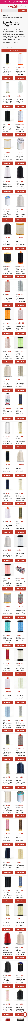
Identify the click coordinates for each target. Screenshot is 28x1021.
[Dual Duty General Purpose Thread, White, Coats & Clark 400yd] (7, 208)
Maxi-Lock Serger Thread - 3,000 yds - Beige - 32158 (20, 385)
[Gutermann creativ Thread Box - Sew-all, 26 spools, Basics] (20, 577)
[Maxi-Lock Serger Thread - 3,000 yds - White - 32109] (20, 95)
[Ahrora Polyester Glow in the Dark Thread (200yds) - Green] (20, 350)
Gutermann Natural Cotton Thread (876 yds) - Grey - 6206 (7, 612)
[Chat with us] (21, 6)
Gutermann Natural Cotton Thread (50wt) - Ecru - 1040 (7, 925)
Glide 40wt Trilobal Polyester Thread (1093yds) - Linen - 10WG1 (7, 385)
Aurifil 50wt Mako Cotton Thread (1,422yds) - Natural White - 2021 (7, 699)
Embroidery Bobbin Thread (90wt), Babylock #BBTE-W (20, 811)
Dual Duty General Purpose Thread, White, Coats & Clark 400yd (7, 215)
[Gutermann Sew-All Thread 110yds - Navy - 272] (7, 492)
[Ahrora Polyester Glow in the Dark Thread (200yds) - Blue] (20, 634)
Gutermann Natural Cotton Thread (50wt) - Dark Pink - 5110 (7, 840)
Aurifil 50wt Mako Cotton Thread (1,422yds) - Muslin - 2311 (20, 329)
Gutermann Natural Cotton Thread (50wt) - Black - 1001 (7, 471)
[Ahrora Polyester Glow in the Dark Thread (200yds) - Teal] (7, 634)
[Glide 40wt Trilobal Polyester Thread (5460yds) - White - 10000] (7, 549)
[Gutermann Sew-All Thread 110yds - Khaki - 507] (7, 776)
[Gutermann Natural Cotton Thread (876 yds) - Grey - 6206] (7, 606)
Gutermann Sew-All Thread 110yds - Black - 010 (7, 72)
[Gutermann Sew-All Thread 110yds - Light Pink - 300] (7, 1003)
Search (23, 10)
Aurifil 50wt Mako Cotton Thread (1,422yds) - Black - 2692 (20, 272)
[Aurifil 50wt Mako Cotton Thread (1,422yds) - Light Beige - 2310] (7, 294)
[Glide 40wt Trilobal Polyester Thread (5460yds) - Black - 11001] (7, 975)
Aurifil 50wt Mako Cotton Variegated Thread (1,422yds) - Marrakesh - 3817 (20, 613)
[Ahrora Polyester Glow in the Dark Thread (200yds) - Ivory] (20, 918)
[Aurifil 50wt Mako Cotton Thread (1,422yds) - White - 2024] (20, 67)
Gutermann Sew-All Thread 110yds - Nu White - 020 (7, 101)
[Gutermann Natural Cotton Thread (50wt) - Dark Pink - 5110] (7, 833)
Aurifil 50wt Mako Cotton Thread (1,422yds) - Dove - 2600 (20, 130)
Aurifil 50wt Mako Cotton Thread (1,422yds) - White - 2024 (20, 73)
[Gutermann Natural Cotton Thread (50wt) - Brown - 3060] (20, 833)
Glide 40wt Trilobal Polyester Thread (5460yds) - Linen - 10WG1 (20, 471)
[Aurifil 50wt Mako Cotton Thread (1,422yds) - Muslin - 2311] (20, 322)
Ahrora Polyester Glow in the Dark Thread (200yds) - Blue (20, 641)
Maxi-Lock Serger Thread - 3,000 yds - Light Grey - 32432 (20, 300)
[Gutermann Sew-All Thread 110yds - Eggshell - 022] (20, 492)
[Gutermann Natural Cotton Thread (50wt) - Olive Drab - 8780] (20, 521)
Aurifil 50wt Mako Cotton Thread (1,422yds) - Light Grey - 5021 (20, 754)
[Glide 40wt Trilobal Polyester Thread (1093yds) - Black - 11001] (7, 237)
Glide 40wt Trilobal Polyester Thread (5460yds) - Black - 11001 (7, 981)
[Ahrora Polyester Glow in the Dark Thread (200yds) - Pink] (7, 577)
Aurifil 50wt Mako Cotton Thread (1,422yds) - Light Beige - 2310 (7, 300)
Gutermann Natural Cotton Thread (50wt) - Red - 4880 (7, 669)
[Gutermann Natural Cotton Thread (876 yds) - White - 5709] (7, 152)
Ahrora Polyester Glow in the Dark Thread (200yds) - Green (20, 357)
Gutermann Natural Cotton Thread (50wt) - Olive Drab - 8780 (20, 527)
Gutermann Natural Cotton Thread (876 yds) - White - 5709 (7, 158)
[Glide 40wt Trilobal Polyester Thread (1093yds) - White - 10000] (20, 208)
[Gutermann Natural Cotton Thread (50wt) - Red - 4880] (7, 662)
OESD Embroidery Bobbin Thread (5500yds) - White (7, 413)
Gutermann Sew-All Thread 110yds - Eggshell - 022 (20, 498)
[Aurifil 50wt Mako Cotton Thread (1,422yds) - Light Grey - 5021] (20, 748)
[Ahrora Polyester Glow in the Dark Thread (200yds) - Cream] (20, 662)
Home (4, 15)
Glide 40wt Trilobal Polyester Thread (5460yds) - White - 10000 (7, 556)
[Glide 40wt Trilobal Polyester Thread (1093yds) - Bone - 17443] (20, 946)
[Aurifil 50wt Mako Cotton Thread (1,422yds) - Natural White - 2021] (7, 691)
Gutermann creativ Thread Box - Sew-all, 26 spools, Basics (20, 584)
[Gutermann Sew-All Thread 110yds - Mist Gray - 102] (20, 719)
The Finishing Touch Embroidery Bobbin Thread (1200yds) (20, 158)
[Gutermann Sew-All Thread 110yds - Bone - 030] (20, 435)
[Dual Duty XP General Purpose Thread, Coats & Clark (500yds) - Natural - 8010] (7, 804)
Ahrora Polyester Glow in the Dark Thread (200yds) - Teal (7, 641)
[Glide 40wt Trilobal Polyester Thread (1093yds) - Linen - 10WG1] (7, 379)
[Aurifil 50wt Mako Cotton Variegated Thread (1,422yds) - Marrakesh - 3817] (20, 606)
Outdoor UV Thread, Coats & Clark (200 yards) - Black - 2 (20, 1010)
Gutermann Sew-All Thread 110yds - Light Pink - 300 (7, 1009)
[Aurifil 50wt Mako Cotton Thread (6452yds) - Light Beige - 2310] (7, 350)
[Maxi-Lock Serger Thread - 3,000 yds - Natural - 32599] (20, 861)
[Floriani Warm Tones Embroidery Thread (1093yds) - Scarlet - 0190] (7, 946)
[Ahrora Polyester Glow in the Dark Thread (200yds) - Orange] (7, 322)
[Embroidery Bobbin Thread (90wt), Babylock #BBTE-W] (20, 804)
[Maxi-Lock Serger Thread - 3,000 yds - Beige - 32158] (20, 379)
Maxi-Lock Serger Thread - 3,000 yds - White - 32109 (20, 102)
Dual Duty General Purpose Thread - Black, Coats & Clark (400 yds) (20, 981)
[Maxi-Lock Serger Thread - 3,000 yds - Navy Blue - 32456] (7, 861)
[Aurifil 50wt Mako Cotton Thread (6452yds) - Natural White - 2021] (7, 521)
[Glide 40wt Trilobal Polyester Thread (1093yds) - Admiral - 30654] (20, 776)
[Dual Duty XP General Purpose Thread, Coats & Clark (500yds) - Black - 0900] (7, 889)
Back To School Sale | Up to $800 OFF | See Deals (14, 2)
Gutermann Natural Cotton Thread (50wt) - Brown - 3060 (20, 840)
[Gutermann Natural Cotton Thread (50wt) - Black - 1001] (7, 464)
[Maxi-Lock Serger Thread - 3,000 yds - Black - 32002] (7, 123)
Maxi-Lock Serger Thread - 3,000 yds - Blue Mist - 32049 (7, 726)
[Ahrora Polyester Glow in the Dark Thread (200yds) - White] (20, 549)
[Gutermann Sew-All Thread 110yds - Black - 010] (7, 67)
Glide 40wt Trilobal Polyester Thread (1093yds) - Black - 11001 (7, 244)
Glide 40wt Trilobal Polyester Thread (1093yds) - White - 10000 (20, 215)
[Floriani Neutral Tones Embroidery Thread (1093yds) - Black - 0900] (20, 180)
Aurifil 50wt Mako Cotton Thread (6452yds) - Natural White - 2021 (7, 528)
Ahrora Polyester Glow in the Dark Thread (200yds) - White (20, 556)
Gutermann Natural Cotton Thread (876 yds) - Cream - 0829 (20, 244)
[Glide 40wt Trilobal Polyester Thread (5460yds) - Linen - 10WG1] (20, 464)
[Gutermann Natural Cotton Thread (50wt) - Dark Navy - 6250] (20, 407)
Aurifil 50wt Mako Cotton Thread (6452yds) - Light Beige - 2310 (7, 357)
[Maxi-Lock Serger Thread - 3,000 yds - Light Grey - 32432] (20, 294)
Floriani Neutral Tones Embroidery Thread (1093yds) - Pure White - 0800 (7, 188)
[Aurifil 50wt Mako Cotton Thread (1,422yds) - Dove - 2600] (20, 123)
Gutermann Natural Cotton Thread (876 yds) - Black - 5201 (7, 272)
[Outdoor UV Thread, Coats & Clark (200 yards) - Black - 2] (20, 1003)
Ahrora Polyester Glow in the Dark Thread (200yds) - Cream (20, 669)
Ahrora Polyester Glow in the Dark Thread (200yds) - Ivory (20, 925)
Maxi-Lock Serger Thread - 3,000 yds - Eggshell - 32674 (20, 698)
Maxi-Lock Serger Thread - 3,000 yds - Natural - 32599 (20, 868)
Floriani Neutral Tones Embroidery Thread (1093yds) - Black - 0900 (20, 187)
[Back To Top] (25, 1018)
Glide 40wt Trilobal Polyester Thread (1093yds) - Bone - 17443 (20, 953)
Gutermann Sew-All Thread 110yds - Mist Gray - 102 (20, 725)
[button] (2, 6)
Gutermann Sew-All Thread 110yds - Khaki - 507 (7, 782)
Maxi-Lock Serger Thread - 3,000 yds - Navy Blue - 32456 (7, 868)
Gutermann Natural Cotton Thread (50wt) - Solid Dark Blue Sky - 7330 (20, 897)
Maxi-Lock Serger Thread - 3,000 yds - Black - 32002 (7, 130)
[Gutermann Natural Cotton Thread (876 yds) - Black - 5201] (7, 265)
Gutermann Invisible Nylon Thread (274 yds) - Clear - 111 (7, 442)
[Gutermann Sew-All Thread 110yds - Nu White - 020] (7, 95)
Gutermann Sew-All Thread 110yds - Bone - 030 (20, 441)
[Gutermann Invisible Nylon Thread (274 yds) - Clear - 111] (7, 435)
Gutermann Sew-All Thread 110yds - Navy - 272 (7, 498)
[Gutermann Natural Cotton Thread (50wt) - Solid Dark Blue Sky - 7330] (20, 889)
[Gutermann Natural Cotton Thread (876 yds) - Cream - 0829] (20, 237)
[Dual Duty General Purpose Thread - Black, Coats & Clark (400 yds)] (20, 975)
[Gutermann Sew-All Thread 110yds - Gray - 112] (7, 748)
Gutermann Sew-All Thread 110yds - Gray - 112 (7, 753)
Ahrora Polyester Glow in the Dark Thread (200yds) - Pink (7, 584)
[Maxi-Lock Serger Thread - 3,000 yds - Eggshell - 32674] (20, 691)
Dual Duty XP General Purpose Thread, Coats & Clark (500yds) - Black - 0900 (7, 897)
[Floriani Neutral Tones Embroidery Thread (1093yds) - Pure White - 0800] (7, 180)
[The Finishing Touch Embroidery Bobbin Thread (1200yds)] (20, 152)
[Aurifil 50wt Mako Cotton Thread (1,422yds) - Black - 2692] (20, 265)
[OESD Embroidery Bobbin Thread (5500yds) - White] (7, 407)
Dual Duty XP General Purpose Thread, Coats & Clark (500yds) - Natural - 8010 (7, 812)
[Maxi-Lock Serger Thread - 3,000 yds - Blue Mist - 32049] (7, 719)
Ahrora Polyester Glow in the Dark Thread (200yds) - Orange (7, 329)
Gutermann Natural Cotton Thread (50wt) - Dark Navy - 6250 (20, 414)
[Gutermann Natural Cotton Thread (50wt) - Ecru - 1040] (7, 918)
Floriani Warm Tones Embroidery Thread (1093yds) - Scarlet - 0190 (7, 953)
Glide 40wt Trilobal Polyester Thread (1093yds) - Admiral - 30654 (20, 783)
